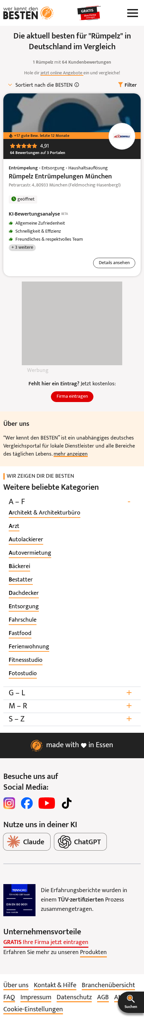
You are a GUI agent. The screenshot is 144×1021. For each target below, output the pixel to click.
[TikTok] (67, 803)
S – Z (70, 719)
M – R (70, 706)
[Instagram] (9, 803)
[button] (131, 1002)
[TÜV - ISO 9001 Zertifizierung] (19, 900)
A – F (69, 502)
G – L (70, 693)
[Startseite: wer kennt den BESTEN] (28, 13)
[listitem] (44, 513)
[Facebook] (27, 803)
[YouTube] (46, 803)
